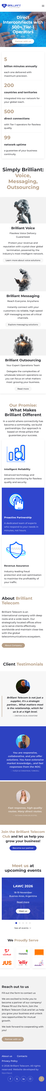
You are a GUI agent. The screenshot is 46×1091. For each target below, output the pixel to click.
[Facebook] (10, 1079)
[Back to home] (11, 6)
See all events (21, 928)
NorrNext (7, 1073)
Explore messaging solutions (23, 324)
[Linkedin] (23, 1079)
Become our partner (23, 848)
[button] (43, 6)
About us (7, 1056)
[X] (17, 1079)
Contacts (22, 1056)
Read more (23, 389)
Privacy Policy (10, 1061)
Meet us (23, 911)
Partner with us (23, 41)
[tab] (16, 923)
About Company (13, 645)
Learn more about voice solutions (23, 260)
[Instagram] (30, 1079)
